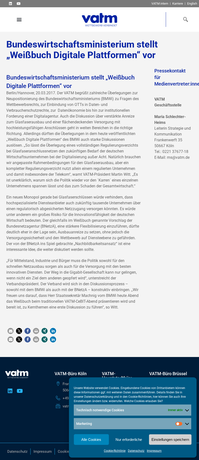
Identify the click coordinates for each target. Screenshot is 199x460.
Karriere (177, 3)
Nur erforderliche (129, 439)
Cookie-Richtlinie (114, 450)
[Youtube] (19, 3)
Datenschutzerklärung (98, 396)
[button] (19, 20)
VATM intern (159, 3)
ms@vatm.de (178, 157)
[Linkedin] (10, 3)
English (192, 3)
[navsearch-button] (184, 19)
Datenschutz (136, 450)
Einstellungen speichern (170, 439)
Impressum (154, 450)
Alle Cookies (91, 439)
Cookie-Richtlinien (140, 396)
